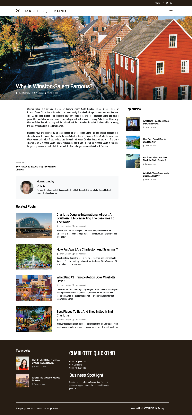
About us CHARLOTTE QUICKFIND (144, 408)
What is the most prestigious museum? (46, 379)
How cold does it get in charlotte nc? (154, 140)
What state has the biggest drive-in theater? (156, 122)
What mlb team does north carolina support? (156, 174)
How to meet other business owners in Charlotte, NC (46, 361)
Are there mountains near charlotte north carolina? (155, 159)
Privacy (161, 408)
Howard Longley (24, 93)
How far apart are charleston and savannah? (87, 249)
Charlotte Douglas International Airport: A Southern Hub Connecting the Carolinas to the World (85, 218)
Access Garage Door (92, 382)
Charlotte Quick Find (77, 361)
